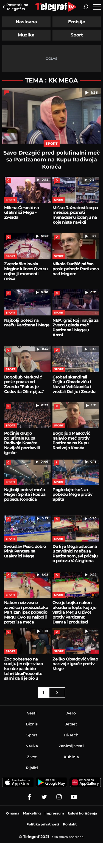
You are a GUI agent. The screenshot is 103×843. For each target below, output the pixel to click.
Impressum (54, 813)
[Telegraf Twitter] (44, 796)
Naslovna (26, 21)
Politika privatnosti (42, 824)
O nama (12, 813)
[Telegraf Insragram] (59, 796)
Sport (77, 35)
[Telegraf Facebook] (29, 796)
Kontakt (70, 824)
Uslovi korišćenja (82, 813)
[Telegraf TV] (73, 796)
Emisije (76, 21)
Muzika (26, 35)
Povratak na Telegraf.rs (17, 6)
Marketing (32, 813)
